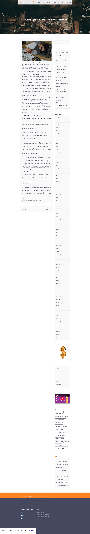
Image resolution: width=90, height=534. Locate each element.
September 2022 (58, 226)
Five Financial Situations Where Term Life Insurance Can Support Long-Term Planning (62, 54)
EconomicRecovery (58, 423)
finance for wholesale (33, 200)
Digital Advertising (64, 416)
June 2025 (57, 136)
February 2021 (58, 283)
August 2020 (58, 299)
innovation (61, 441)
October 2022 (58, 222)
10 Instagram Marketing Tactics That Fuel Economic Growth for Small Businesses (62, 85)
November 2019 (58, 321)
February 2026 (58, 124)
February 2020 (58, 315)
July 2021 (57, 267)
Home (39, 2)
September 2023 (58, 194)
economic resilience (58, 425)
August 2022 (58, 229)
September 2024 (58, 162)
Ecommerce (64, 417)
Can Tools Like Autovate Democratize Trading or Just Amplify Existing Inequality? (62, 91)
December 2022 (58, 216)
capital (64, 413)
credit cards (57, 414)
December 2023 (58, 187)
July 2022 (57, 232)
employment (57, 428)
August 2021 (58, 264)
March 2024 (58, 178)
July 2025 (57, 133)
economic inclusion (58, 422)
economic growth (58, 420)
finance (62, 428)
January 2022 (58, 248)
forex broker (57, 438)
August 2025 (58, 130)
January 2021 (58, 286)
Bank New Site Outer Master (42, 514)
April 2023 (57, 203)
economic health (65, 420)
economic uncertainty (59, 426)
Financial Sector (58, 433)
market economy (58, 447)
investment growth (58, 444)
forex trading (57, 439)
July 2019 (57, 334)
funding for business (40, 200)
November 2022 (58, 219)
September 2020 (58, 296)
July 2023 (57, 197)
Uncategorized (58, 384)
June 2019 (57, 337)
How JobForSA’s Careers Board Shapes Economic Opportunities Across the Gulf (61, 79)
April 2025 (57, 143)
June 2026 (57, 120)
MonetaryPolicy (65, 447)
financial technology (65, 433)
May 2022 (57, 235)
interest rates (66, 441)
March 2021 (58, 280)
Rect (62, 2)
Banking (48, 514)
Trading (57, 381)
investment (62, 442)
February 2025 (58, 146)
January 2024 (58, 184)
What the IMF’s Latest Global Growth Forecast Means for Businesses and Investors (62, 60)
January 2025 (58, 149)
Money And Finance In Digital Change (33, 181)
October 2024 (58, 159)
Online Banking (61, 448)
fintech (56, 435)
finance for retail (26, 200)
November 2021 (58, 254)
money (56, 448)
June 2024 (57, 168)
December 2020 (58, 289)
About (44, 2)
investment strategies (59, 445)
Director (48, 2)
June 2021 (57, 270)
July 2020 (57, 302)
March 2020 (58, 312)
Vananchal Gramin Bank (28, 1)
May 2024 (57, 171)
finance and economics (59, 429)
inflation (56, 441)
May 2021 (57, 273)
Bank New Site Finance (41, 512)
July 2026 (57, 117)
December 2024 (58, 152)
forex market (63, 438)
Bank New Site (56, 2)
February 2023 (58, 210)
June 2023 (57, 200)
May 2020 (57, 305)
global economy (63, 439)
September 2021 (58, 261)
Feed (56, 456)
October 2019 (58, 324)
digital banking (57, 417)
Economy (57, 368)
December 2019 (58, 318)
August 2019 (58, 331)
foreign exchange (62, 435)
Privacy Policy (68, 2)
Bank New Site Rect (45, 516)
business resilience (58, 413)
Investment (58, 378)
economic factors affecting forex (60, 419)
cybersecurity (57, 416)
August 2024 (58, 165)
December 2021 (58, 251)
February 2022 (58, 245)
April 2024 (57, 175)
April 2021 (57, 277)
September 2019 (58, 328)
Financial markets (58, 432)
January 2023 (58, 213)
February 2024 (58, 181)
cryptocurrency (63, 414)
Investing (57, 442)
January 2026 (58, 127)
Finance (27, 198)
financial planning (66, 432)
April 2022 (57, 238)
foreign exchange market (59, 436)
